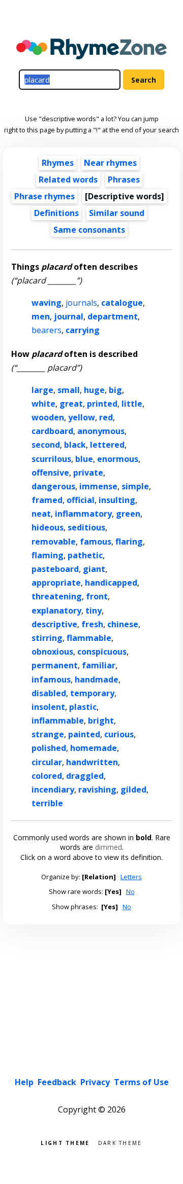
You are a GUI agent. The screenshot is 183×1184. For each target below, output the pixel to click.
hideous (48, 527)
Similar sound (116, 213)
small (68, 390)
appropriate (56, 582)
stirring (47, 637)
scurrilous (51, 458)
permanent (55, 665)
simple (135, 486)
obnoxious (52, 651)
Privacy (95, 1082)
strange (48, 734)
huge (94, 390)
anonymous (101, 431)
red (106, 417)
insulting (117, 500)
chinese (122, 624)
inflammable (58, 720)
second (46, 444)
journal (68, 316)
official (81, 500)
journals (81, 302)
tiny (93, 610)
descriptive (54, 624)
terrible (47, 803)
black (75, 444)
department (112, 316)
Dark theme (120, 1142)
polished (49, 748)
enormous (117, 458)
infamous (51, 679)
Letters (131, 876)
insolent (48, 706)
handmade (96, 679)
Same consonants (89, 229)
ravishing (97, 789)
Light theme (65, 1142)
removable (54, 541)
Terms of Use (141, 1082)
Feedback (57, 1082)
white (43, 403)
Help (24, 1082)
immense (98, 486)
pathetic (85, 555)
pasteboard (55, 569)
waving (47, 302)
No (130, 891)
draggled (85, 775)
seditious (86, 527)
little (131, 403)
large (42, 390)
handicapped (111, 582)
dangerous (53, 486)
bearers (47, 330)
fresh (92, 624)
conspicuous (102, 651)
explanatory (56, 610)
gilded (133, 789)
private (88, 472)
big (115, 390)
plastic (83, 706)
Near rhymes (110, 162)
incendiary (53, 789)
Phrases (124, 179)
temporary (92, 693)
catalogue (122, 302)
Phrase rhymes (44, 196)
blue (84, 458)
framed (47, 500)
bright (101, 720)
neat (41, 513)
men (41, 316)
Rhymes (58, 162)
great (71, 403)
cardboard (52, 431)
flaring (129, 541)
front (97, 596)
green (128, 513)
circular (47, 762)
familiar (98, 665)
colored (47, 775)
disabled (49, 693)
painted (84, 734)
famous (95, 541)
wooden (48, 417)
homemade (93, 748)
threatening (57, 596)
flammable (89, 637)
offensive (50, 472)
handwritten (92, 762)
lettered (107, 444)
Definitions (56, 213)
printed (102, 403)
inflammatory (83, 513)
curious (119, 734)
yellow (81, 417)
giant (94, 569)
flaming (48, 555)
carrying (83, 330)
